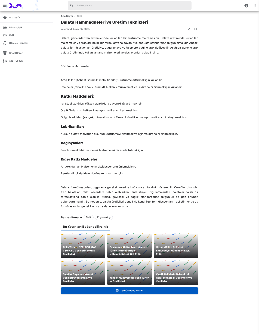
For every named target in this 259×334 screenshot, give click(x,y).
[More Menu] (254, 5)
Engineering (103, 217)
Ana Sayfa (67, 16)
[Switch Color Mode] (246, 5)
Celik (79, 16)
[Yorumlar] (195, 29)
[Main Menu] (4, 5)
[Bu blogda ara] (71, 5)
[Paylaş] (189, 29)
